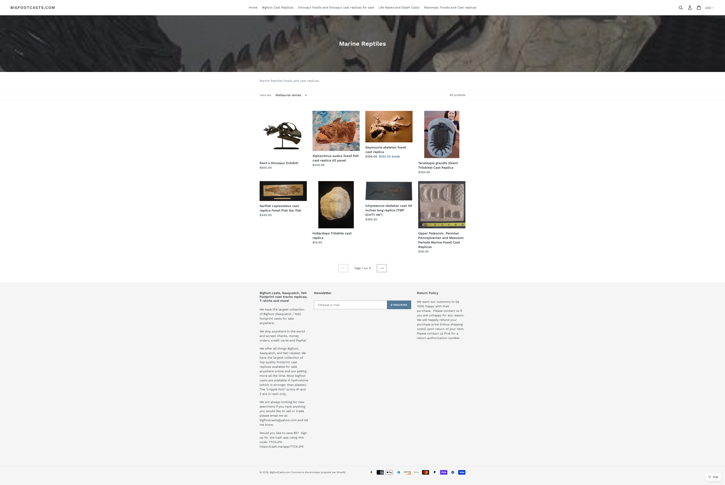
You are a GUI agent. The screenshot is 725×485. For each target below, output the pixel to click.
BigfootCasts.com (32, 7)
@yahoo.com (287, 420)
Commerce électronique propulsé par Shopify (318, 472)
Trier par (265, 95)
